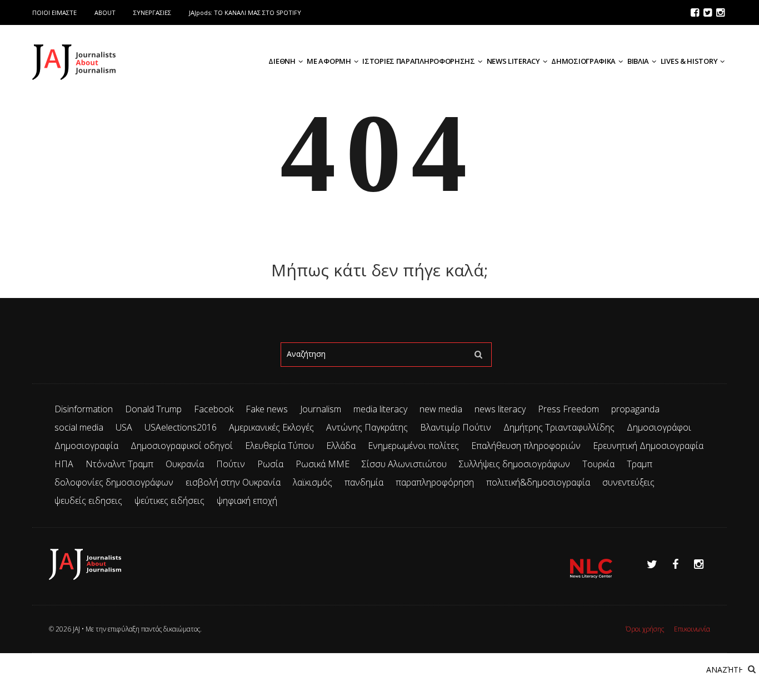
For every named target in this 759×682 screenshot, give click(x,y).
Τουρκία (598, 464)
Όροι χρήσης (645, 629)
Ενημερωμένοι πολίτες (413, 445)
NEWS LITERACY (513, 61)
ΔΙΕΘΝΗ (281, 61)
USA (124, 427)
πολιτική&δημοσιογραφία (538, 482)
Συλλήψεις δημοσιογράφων (514, 464)
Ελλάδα (341, 445)
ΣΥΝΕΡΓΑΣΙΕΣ (152, 12)
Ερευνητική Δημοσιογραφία (648, 445)
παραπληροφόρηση (435, 482)
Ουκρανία (185, 464)
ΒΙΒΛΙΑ (638, 61)
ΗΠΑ (63, 464)
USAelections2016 (180, 427)
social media (78, 427)
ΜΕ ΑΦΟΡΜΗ (329, 61)
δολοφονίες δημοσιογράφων (113, 482)
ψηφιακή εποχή (247, 500)
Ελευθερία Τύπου (279, 445)
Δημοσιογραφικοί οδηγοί (182, 445)
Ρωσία (270, 464)
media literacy (380, 409)
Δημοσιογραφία (86, 445)
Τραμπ (639, 464)
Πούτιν (230, 464)
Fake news (267, 409)
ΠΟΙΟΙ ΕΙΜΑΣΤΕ (54, 12)
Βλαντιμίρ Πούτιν (455, 427)
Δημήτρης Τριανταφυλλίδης (559, 427)
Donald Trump (153, 409)
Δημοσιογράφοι (659, 427)
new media (441, 409)
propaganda (635, 409)
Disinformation (83, 409)
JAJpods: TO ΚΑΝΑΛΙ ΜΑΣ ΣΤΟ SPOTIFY (245, 12)
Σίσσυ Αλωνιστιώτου (404, 464)
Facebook (213, 409)
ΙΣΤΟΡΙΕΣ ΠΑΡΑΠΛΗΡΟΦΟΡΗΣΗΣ (418, 61)
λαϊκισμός (312, 482)
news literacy (500, 409)
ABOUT (105, 12)
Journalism (320, 409)
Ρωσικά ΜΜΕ (322, 464)
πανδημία (363, 482)
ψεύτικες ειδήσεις (169, 500)
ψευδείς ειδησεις (88, 500)
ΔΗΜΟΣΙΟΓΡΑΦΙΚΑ (583, 61)
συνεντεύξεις (628, 482)
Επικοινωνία (692, 629)
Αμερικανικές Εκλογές (271, 427)
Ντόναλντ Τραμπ (119, 464)
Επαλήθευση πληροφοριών (526, 445)
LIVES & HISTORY (689, 61)
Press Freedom (568, 409)
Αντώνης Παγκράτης (367, 427)
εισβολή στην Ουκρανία (233, 482)
